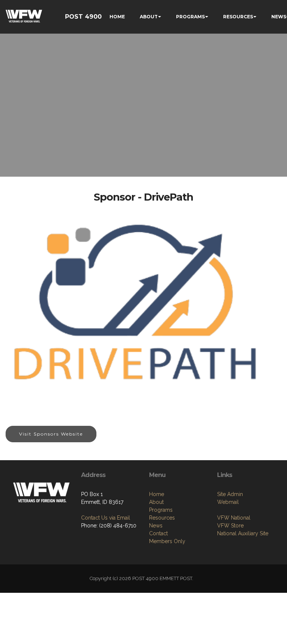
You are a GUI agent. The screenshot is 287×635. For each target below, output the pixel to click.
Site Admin (230, 494)
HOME (117, 16)
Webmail (228, 502)
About (156, 502)
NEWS (278, 16)
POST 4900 (83, 16)
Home (156, 494)
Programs (161, 510)
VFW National (233, 518)
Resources (162, 518)
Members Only (167, 541)
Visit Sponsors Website (51, 434)
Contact (158, 533)
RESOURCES (238, 16)
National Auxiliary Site (242, 533)
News (156, 526)
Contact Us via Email (105, 518)
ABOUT (149, 16)
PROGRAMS (190, 16)
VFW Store (230, 526)
